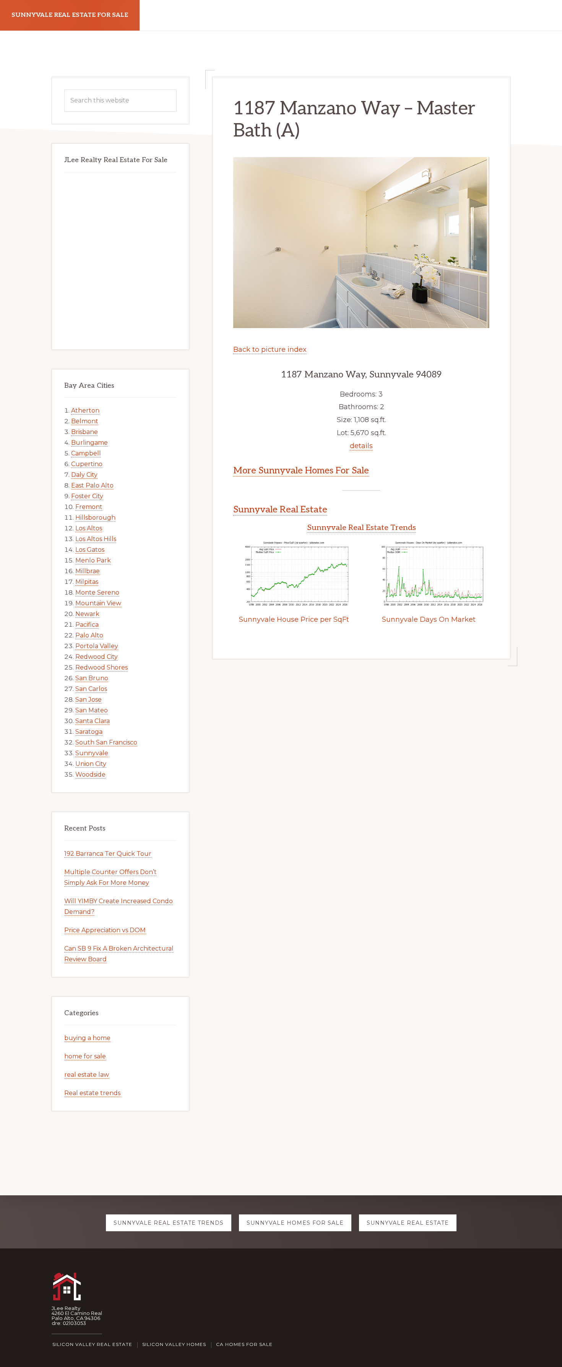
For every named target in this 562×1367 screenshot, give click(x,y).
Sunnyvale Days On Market (429, 619)
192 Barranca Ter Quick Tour (107, 853)
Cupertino (86, 464)
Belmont (84, 421)
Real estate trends (92, 1093)
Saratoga (88, 731)
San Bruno (91, 678)
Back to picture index (270, 349)
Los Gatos (89, 549)
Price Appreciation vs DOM (105, 930)
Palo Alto (89, 635)
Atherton (85, 410)
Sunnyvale (91, 753)
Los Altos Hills (95, 539)
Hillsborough (95, 517)
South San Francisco (106, 742)
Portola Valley (96, 646)
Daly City (84, 474)
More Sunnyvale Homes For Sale (301, 470)
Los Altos (88, 528)
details (361, 446)
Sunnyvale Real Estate (280, 509)
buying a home (87, 1038)
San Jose (88, 699)
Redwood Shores (101, 667)
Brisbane (84, 432)
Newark (87, 614)
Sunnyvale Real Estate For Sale (69, 15)
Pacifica (87, 624)
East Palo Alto (92, 485)
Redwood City (96, 656)
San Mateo (91, 710)
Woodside (90, 774)
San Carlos (91, 688)
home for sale (85, 1056)
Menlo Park (93, 560)
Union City (90, 763)
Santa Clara (92, 721)
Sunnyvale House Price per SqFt (294, 619)
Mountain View (98, 603)
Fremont (88, 506)
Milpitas (86, 581)
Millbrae (87, 571)
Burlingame (89, 442)
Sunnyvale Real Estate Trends (361, 527)
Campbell (86, 453)
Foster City (87, 496)
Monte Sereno (97, 592)
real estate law (86, 1074)
